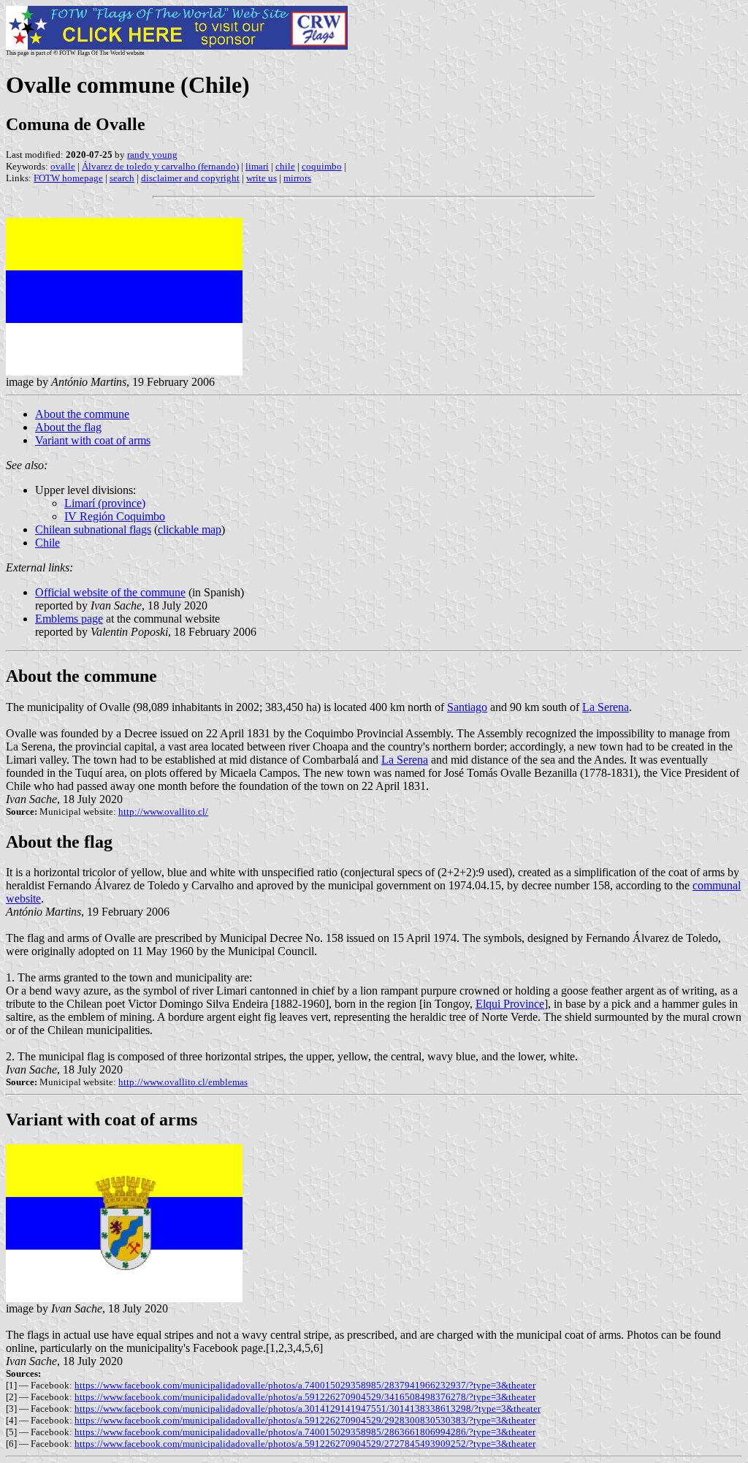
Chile (47, 542)
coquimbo (322, 166)
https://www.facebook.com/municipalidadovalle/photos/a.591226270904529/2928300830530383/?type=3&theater (305, 1420)
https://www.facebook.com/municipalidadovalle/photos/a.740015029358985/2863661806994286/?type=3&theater (305, 1431)
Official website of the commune (110, 592)
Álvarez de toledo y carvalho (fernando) (160, 166)
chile (285, 166)
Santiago (467, 707)
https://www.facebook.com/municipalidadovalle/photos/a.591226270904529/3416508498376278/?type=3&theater (305, 1396)
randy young (152, 154)
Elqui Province (510, 1003)
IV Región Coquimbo (114, 516)
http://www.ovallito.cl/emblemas (183, 1081)
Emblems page (69, 618)
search (122, 177)
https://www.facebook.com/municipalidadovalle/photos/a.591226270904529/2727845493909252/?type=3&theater (305, 1443)
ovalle (62, 166)
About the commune (82, 414)
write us (261, 177)
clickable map (189, 529)
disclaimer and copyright (190, 177)
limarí (257, 166)
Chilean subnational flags (93, 529)
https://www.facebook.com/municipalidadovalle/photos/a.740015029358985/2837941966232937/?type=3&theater (305, 1385)
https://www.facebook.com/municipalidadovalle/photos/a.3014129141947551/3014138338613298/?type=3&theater (308, 1408)
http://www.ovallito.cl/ (163, 811)
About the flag (68, 427)
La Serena (605, 707)
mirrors (297, 177)
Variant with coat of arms (92, 440)
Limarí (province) (104, 503)
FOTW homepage (68, 177)
